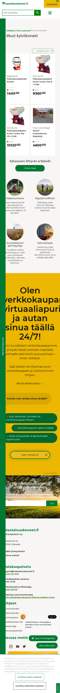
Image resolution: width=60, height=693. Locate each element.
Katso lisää (30, 168)
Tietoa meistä (11, 555)
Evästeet (58, 688)
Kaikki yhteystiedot (14, 551)
